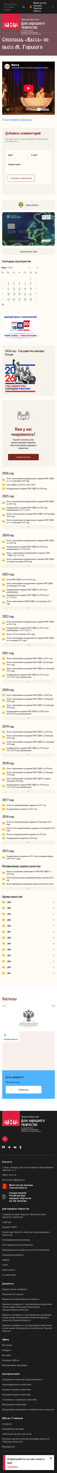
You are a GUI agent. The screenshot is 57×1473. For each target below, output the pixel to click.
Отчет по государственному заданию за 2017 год (26, 805)
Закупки (5, 1259)
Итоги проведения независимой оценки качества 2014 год (30, 884)
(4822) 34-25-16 (9, 1175)
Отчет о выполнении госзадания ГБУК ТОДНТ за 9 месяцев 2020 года (30, 700)
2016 (9, 961)
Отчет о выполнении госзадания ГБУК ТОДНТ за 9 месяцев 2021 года (30, 663)
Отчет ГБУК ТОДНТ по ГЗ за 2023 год (21, 579)
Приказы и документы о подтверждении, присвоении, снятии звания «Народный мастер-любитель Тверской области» (27, 1328)
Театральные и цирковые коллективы (19, 1399)
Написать (23, 1089)
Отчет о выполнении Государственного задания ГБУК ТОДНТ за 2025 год (30, 502)
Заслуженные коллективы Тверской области (22, 1379)
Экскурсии (7, 1423)
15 (30, 288)
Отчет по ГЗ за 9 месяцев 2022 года (21, 634)
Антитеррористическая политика (17, 1244)
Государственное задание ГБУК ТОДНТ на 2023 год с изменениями (27, 590)
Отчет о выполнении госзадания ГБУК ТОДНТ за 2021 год (29, 658)
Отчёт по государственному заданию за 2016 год (26, 834)
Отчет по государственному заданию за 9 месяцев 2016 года (29, 823)
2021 (9, 932)
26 (14, 299)
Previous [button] (4, 1005)
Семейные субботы (10, 1360)
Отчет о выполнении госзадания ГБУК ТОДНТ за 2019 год (29, 732)
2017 (9, 955)
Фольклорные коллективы (14, 1404)
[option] (28, 1019)
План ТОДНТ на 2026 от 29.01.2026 (21, 485)
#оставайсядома (24, 119)
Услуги (5, 1264)
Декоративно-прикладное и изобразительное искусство (28, 1409)
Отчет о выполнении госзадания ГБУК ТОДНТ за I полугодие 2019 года (30, 743)
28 (25, 299)
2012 (9, 973)
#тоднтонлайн (9, 119)
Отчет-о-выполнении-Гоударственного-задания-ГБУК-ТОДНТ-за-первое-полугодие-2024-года (31, 560)
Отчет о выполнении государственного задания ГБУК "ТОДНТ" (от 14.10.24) (28, 554)
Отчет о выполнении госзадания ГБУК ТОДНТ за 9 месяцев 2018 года (30, 773)
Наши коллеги (8, 1269)
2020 (9, 938)
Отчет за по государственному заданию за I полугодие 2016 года (31, 829)
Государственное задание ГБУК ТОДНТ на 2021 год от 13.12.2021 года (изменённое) (28, 675)
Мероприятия (8, 1446)
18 (8, 293)
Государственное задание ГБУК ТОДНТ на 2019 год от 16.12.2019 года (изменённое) (28, 749)
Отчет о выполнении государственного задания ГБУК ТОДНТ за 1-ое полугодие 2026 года (30, 479)
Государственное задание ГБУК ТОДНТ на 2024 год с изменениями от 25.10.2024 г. (27, 547)
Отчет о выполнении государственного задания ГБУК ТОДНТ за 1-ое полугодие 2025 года (30, 521)
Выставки (6, 1355)
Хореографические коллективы (16, 1384)
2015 (9, 967)
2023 (9, 920)
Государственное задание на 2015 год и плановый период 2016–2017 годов (30, 857)
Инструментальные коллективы (16, 1394)
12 (14, 288)
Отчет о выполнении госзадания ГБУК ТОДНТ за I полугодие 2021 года (30, 669)
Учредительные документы (14, 1289)
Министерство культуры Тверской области (21, 1186)
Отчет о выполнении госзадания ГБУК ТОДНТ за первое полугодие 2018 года (28, 779)
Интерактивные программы (14, 1365)
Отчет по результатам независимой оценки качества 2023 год (30, 878)
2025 (9, 908)
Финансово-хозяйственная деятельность (20, 1299)
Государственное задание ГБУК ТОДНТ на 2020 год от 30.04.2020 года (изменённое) (28, 712)
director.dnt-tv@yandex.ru (13, 1179)
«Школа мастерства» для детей (16, 1433)
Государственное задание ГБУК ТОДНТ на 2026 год (27, 488)
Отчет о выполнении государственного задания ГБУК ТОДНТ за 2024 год (30, 541)
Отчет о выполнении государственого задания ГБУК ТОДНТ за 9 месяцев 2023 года (30, 584)
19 (14, 293)
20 (19, 293)
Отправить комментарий (21, 178)
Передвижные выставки (13, 1428)
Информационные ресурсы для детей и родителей (25, 1249)
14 (25, 288)
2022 (9, 926)
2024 (9, 914)
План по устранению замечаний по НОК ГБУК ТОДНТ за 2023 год (29, 872)
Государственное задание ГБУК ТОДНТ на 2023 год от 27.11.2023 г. (28, 596)
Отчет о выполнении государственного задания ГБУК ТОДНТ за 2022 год (30, 623)
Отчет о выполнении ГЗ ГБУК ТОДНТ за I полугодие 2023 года (29, 602)
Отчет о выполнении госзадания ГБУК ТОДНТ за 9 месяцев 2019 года (30, 736)
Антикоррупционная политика (16, 1239)
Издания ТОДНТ (9, 1227)
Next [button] (52, 1005)
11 (8, 288)
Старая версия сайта (28, 251)
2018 (9, 949)
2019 (9, 943)
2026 (9, 902)
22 (30, 293)
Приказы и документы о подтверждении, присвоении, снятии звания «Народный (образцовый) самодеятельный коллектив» (27, 1307)
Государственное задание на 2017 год (22, 809)
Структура (6, 1222)
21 (25, 293)
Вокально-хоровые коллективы (16, 1389)
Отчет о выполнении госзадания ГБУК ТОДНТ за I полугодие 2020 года (30, 706)
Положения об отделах (12, 1294)
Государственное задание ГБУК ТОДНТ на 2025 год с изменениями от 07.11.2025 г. (27, 508)
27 (19, 299)
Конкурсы (6, 1350)
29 (30, 299)
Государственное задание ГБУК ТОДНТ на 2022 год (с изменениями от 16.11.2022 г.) (28, 629)
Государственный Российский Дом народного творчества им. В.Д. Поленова (20, 1196)
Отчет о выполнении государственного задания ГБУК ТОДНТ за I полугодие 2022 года (30, 639)
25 (8, 299)
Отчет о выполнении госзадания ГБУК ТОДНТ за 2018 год (29, 768)
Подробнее (12, 1466)
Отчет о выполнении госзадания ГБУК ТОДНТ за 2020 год (29, 695)
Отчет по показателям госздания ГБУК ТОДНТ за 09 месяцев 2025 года (31, 515)
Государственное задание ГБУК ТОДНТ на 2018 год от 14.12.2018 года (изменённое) (28, 786)
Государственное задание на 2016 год (22, 838)
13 (19, 288)
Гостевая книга (9, 1274)
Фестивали (7, 1345)
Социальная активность (13, 1254)
